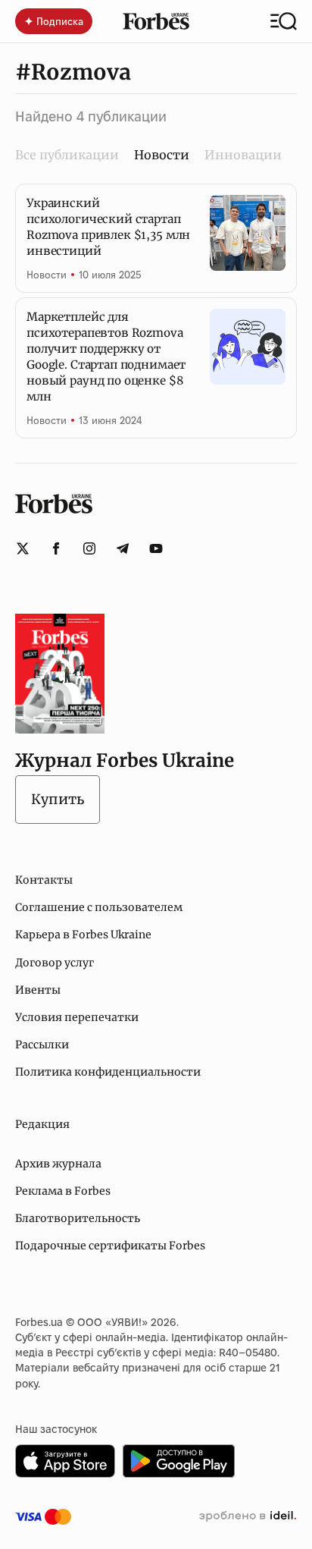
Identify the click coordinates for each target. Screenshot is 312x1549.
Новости (47, 274)
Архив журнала (58, 1163)
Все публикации (67, 154)
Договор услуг (54, 962)
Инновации (243, 154)
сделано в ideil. (247, 1516)
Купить (57, 799)
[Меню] (284, 21)
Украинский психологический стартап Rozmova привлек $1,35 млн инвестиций (108, 227)
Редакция (42, 1124)
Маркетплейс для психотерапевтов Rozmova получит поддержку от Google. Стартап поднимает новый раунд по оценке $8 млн (106, 356)
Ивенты (38, 990)
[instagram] (89, 548)
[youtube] (156, 548)
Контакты (44, 880)
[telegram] (122, 548)
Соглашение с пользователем (99, 907)
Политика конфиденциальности (108, 1072)
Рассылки (42, 1044)
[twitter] (22, 548)
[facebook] (56, 548)
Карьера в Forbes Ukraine (83, 934)
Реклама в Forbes (63, 1191)
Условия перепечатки (77, 1017)
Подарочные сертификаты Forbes (110, 1245)
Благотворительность (77, 1218)
